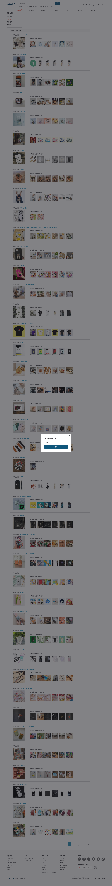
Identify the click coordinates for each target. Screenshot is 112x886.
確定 (56, 447)
